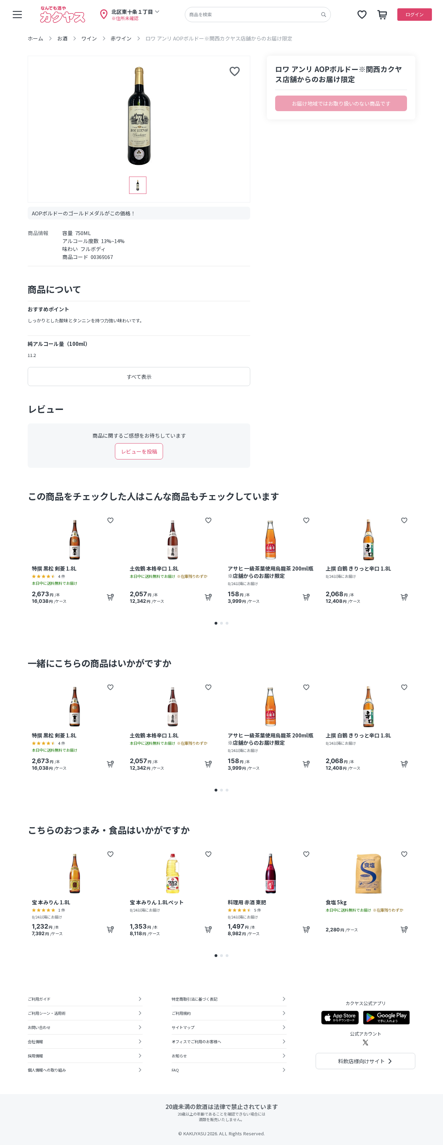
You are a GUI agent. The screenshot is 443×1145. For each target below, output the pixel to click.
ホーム (35, 38)
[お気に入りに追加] (235, 71)
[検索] (323, 14)
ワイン (89, 38)
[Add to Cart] (110, 597)
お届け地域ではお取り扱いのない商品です (341, 103)
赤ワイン (121, 38)
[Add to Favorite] (110, 520)
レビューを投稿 (139, 451)
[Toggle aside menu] (17, 14)
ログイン (415, 14)
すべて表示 (139, 376)
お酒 (62, 38)
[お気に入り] (362, 14)
